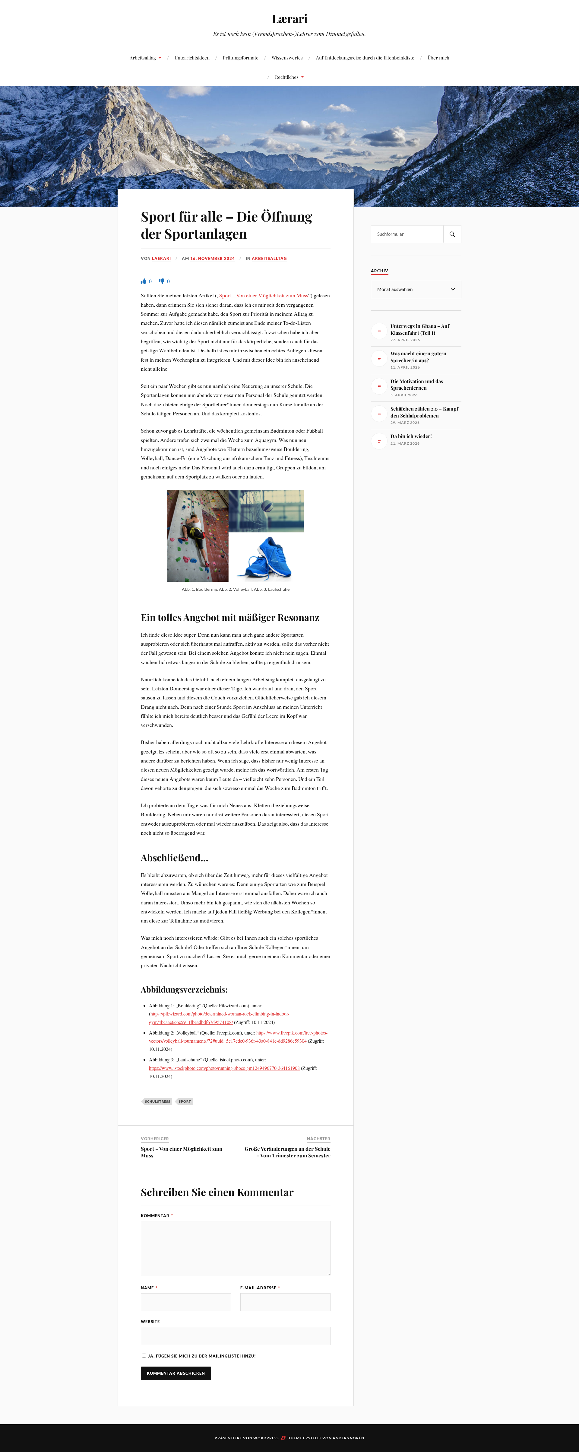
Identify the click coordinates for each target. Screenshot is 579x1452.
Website (150, 1321)
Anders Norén (348, 1438)
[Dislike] (162, 281)
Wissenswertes (287, 57)
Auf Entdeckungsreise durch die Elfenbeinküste (365, 57)
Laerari (161, 258)
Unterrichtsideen (192, 57)
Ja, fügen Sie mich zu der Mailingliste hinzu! (201, 1356)
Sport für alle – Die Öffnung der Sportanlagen (226, 224)
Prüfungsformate (240, 57)
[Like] (144, 281)
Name (149, 1287)
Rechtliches (287, 77)
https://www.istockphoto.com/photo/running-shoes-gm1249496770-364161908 (224, 1068)
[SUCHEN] (452, 234)
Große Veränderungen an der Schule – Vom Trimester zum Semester (288, 1152)
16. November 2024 (212, 258)
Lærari (290, 18)
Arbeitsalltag (143, 57)
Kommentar (157, 1215)
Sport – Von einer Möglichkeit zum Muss (263, 295)
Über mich (438, 57)
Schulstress (157, 1101)
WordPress (266, 1438)
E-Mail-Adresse (260, 1287)
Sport (185, 1101)
